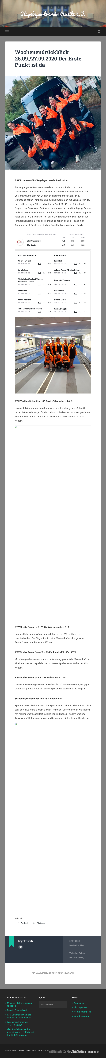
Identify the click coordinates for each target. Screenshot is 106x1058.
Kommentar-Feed (82, 1011)
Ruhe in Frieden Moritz (18, 1010)
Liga (82, 945)
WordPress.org (81, 1016)
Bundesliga (74, 945)
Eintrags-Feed (81, 1007)
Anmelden (79, 1003)
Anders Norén (78, 1052)
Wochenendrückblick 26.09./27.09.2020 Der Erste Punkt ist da (48, 58)
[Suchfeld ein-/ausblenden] (99, 31)
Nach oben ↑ (94, 1052)
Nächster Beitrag (76, 957)
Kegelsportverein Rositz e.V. (53, 13)
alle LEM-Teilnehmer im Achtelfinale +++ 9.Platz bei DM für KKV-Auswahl (20, 1032)
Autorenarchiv (20, 947)
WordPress (77, 1050)
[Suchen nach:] (53, 1004)
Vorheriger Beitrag (77, 953)
